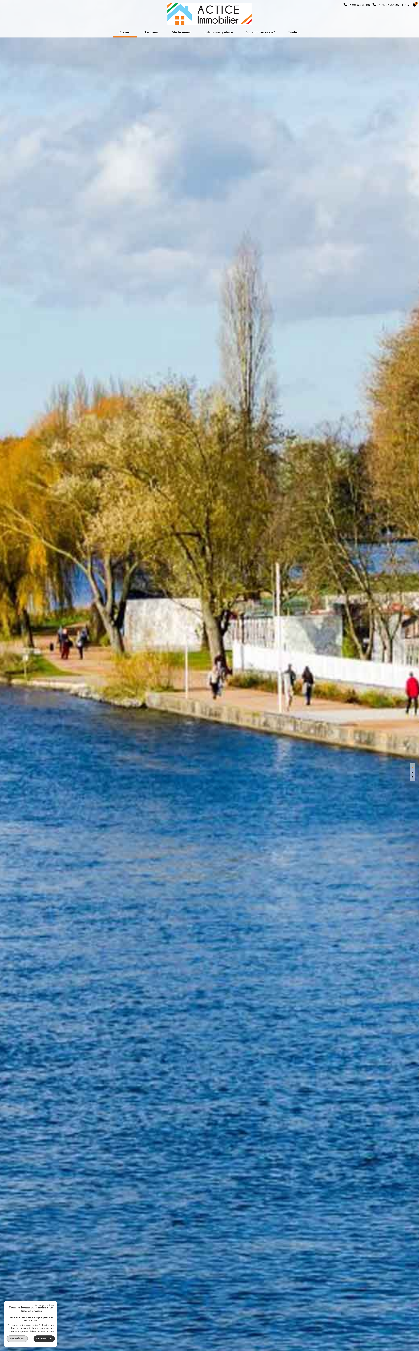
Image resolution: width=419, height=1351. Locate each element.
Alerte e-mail (181, 32)
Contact (294, 32)
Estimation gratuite (218, 32)
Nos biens (151, 32)
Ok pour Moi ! (44, 1338)
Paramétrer (17, 1338)
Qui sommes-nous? (260, 32)
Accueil (124, 32)
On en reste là (42, 1305)
